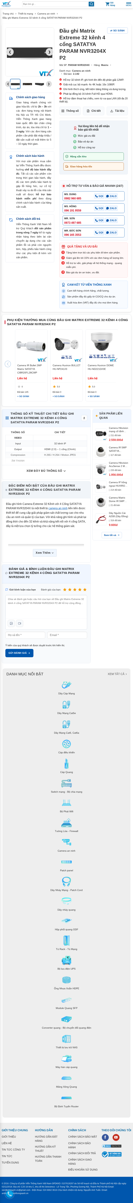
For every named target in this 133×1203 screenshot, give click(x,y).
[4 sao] (80, 589)
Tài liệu (119, 110)
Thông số (72, 110)
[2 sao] (70, 589)
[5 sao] (85, 589)
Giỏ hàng (112, 4)
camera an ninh (58, 508)
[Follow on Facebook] (105, 1137)
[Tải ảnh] (11, 623)
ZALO (113, 196)
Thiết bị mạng (25, 13)
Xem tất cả (110, 535)
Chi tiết (96, 110)
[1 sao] (65, 589)
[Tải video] (19, 623)
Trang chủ (8, 13)
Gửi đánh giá (17, 653)
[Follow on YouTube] (116, 1137)
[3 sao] (75, 589)
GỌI (101, 196)
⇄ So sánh (117, 30)
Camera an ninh (46, 13)
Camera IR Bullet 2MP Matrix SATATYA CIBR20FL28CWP (29, 369)
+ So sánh (23, 396)
